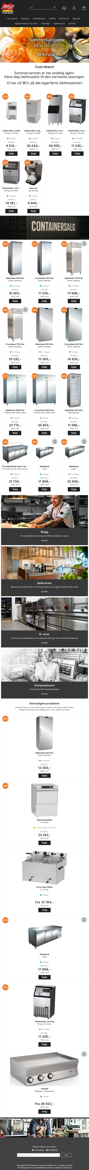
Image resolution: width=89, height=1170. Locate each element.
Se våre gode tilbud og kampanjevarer (44, 689)
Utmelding (52, 1150)
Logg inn (74, 8)
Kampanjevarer (44, 685)
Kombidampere (39, 18)
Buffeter (72, 23)
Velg (44, 910)
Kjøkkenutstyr (59, 23)
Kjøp (11, 153)
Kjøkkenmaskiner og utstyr (26, 23)
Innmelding (39, 1150)
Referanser (44, 583)
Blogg (44, 532)
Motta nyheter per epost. (44, 1147)
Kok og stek (12, 18)
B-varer (44, 634)
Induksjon (25, 18)
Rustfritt (52, 18)
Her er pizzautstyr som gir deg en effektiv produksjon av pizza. (44, 536)
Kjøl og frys (64, 18)
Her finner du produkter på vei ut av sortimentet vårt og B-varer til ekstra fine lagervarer (44, 638)
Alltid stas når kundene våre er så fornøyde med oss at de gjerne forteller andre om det (44, 587)
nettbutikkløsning (41, 1168)
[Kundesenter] (64, 8)
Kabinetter (45, 23)
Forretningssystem (25, 1168)
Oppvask (76, 18)
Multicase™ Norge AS (63, 1168)
